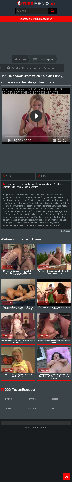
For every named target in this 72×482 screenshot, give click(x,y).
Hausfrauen (11, 184)
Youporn (54, 408)
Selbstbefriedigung (44, 184)
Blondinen (22, 184)
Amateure (58, 184)
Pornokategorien (42, 19)
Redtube (34, 187)
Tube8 (8, 408)
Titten (18, 187)
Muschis (26, 187)
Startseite (26, 19)
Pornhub (32, 399)
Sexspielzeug (9, 187)
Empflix (8, 399)
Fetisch (31, 184)
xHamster (32, 408)
